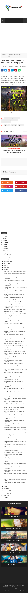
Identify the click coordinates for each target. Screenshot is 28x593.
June (5, 267)
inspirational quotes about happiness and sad (15, 427)
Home (4, 54)
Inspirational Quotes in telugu (14, 528)
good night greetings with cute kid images (14, 396)
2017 (4, 251)
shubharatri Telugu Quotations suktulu (13, 311)
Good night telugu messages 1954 (12, 304)
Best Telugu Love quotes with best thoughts (14, 437)
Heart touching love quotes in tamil (12, 301)
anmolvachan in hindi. (14, 148)
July (5, 265)
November (6, 257)
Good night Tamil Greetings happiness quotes (15, 271)
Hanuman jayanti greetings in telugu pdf (13, 297)
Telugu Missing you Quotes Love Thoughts (14, 299)
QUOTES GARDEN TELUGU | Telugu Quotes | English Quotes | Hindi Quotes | (14, 587)
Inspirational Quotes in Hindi (14, 553)
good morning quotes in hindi (15, 54)
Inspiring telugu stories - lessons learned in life (15, 432)
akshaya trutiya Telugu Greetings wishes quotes (15, 444)
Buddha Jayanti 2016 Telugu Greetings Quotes (15, 345)
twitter (8, 190)
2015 (4, 495)
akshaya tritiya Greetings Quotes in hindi (13, 439)
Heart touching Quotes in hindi (9, 56)
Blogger (23, 590)
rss (8, 182)
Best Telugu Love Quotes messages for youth (15, 327)
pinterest (22, 182)
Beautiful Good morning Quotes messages (14, 394)
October (6, 259)
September (7, 261)
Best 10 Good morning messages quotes (14, 407)
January (6, 493)
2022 (4, 240)
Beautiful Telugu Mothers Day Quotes (13, 452)
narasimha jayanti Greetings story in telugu (14, 351)
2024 (4, 236)
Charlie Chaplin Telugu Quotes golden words (15, 309)
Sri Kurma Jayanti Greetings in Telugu (13, 343)
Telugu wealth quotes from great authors (13, 414)
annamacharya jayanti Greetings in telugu (14, 341)
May (5, 269)
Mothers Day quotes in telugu (11, 450)
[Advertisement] (14, 37)
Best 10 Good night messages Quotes (13, 401)
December (6, 254)
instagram (8, 186)
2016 (4, 253)
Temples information (14, 565)
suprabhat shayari (22, 56)
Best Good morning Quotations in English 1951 (15, 313)
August (6, 263)
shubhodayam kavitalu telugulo (11, 318)
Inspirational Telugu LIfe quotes (11, 477)
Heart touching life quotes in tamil (12, 315)
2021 (4, 242)
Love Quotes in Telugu (14, 516)
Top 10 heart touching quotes (11, 409)
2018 (4, 248)
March (5, 488)
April (5, 486)
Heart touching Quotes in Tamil (11, 329)
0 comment (23, 66)
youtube (22, 186)
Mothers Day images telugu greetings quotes (15, 457)
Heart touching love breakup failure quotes (14, 434)
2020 (4, 244)
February (6, 490)
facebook (21, 190)
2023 (4, 238)
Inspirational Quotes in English (14, 540)
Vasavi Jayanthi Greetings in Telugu (12, 391)
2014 (4, 497)
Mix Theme (12, 590)
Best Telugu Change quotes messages (13, 363)
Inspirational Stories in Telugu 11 (12, 379)
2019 (4, 246)
